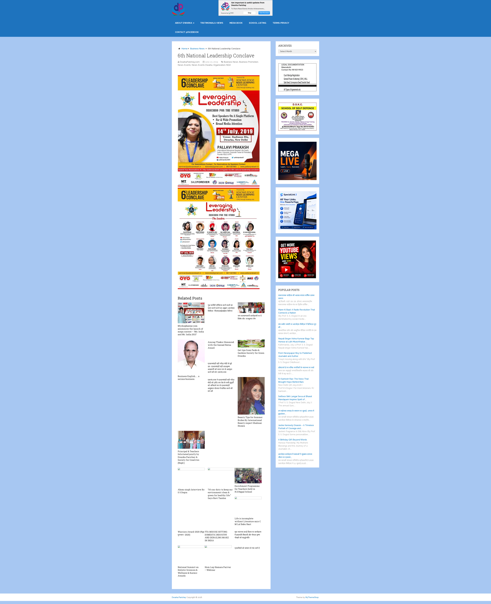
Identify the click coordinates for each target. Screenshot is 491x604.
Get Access (264, 13)
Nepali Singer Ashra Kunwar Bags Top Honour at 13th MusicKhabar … (296, 340)
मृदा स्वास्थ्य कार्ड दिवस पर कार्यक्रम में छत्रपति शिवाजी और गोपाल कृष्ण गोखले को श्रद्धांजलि (248, 534)
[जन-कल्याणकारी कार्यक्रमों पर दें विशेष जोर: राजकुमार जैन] (251, 307)
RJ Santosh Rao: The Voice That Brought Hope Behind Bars (293, 380)
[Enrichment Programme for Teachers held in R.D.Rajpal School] (248, 475)
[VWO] (231, 13)
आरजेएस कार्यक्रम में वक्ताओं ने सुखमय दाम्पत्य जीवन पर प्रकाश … (295, 455)
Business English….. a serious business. (188, 377)
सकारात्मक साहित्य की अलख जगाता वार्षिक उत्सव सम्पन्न (296, 297)
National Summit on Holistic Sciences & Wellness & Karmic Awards (188, 571)
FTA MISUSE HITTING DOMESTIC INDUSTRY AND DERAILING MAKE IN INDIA (217, 536)
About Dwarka (183, 23)
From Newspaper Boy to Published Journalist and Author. (295, 354)
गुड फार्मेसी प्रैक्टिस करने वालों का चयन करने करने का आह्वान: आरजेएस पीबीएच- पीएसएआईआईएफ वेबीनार (221, 308)
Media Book (236, 23)
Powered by (225, 13)
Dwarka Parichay (179, 597)
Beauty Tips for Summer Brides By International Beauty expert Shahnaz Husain (250, 421)
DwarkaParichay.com (190, 62)
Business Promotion (248, 62)
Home (184, 48)
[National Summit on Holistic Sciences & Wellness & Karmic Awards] (191, 555)
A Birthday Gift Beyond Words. (292, 439)
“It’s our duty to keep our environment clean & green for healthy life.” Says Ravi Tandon (220, 493)
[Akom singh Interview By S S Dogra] (191, 477)
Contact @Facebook (187, 32)
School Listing (257, 23)
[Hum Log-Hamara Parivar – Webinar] (218, 555)
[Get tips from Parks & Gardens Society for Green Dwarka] (251, 343)
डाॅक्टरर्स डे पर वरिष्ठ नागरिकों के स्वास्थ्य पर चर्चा (296, 367)
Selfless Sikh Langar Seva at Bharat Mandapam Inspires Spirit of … (295, 398)
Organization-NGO (222, 65)
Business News (197, 48)
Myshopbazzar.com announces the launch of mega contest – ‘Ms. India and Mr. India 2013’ (191, 330)
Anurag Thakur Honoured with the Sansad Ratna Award (221, 345)
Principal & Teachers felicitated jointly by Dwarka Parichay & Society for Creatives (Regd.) (188, 457)
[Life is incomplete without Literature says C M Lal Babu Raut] (248, 506)
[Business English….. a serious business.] (191, 356)
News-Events (184, 65)
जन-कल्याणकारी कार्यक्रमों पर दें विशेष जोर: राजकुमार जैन (249, 317)
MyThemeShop (312, 597)
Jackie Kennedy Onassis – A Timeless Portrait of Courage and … (296, 427)
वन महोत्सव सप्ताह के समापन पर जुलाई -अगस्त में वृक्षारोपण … (296, 412)
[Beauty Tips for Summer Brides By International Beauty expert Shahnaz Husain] (251, 396)
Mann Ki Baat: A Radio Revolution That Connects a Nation (296, 311)
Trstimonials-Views (211, 23)
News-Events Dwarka (202, 65)
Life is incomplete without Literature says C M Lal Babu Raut (248, 521)
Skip (249, 13)
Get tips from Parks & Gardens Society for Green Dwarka (251, 353)
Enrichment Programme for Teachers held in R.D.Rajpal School (247, 489)
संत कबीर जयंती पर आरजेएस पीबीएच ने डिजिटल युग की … (297, 325)
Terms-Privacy (281, 23)
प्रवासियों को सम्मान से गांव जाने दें (247, 548)
